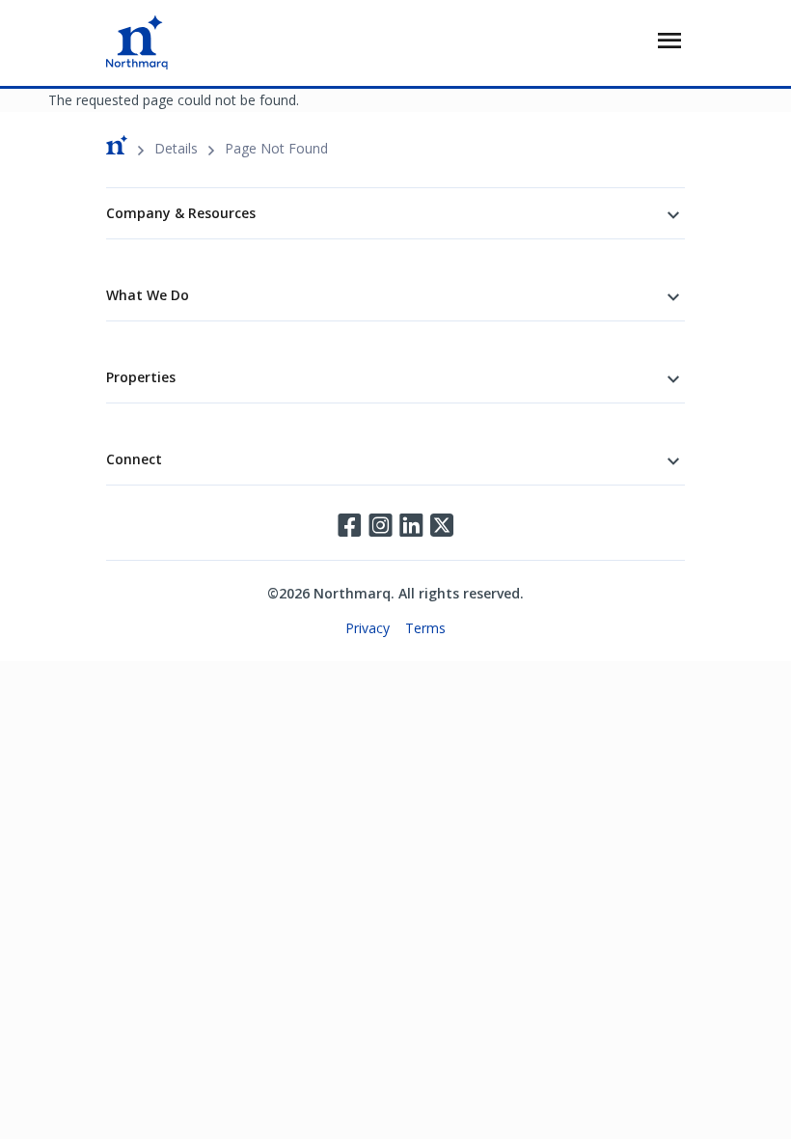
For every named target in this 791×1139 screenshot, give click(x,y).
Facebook (349, 525)
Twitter (441, 525)
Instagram (380, 525)
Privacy (367, 628)
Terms (425, 628)
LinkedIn (411, 525)
